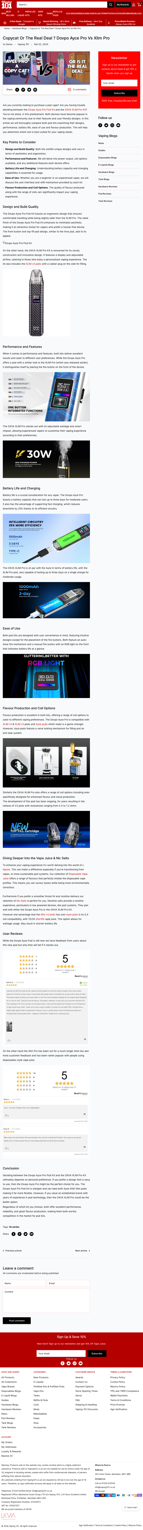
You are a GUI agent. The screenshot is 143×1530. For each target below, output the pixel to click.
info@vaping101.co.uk (105, 1487)
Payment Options (84, 1386)
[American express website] (107, 1495)
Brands (131, 13)
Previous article (14, 1250)
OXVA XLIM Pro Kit (75, 109)
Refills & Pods (57, 13)
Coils (69, 13)
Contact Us (81, 1381)
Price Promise (117, 1404)
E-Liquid (21, 13)
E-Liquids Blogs (106, 164)
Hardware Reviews (107, 186)
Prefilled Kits (30, 13)
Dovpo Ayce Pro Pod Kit (41, 109)
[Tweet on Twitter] (29, 89)
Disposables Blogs (107, 157)
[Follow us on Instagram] (112, 125)
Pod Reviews (104, 193)
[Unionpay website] (113, 1495)
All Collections (9, 1381)
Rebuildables (85, 13)
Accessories (120, 13)
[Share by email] (35, 89)
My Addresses (8, 1446)
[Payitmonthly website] (139, 1495)
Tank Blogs (103, 179)
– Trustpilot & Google (22, 22)
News (101, 143)
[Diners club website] (129, 1495)
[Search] (110, 5)
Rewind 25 (7, 1455)
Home (6, 28)
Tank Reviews (105, 201)
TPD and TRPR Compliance (124, 1391)
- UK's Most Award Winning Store (56, 22)
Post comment (17, 1320)
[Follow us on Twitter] (106, 125)
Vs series (14, 1226)
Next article (81, 1250)
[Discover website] (134, 1495)
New (3, 13)
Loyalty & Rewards (11, 1451)
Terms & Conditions (120, 1400)
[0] (139, 4)
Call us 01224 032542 (105, 1483)
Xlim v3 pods (48, 914)
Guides (101, 150)
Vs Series (7, 44)
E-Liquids (38, 1381)
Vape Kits (40, 13)
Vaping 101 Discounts (86, 1409)
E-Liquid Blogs (9, 1395)
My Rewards (123, 4)
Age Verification (118, 1409)
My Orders (6, 1442)
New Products (41, 1377)
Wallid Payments (119, 1395)
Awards (79, 1377)
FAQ (77, 1400)
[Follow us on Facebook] (100, 125)
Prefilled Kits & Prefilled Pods (49, 1386)
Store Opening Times (86, 1391)
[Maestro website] (118, 1495)
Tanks (50, 13)
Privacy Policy (117, 1377)
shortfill (40, 919)
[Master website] (102, 1495)
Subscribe (119, 93)
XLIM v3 (7, 724)
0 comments (79, 89)
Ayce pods (42, 724)
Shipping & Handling (86, 1404)
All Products (7, 1377)
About (78, 1395)
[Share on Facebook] (17, 89)
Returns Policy (117, 1386)
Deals (95, 13)
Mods (75, 13)
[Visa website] (97, 1495)
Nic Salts (21, 900)
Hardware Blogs (19, 28)
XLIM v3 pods (33, 263)
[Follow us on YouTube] (118, 125)
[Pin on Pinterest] (23, 89)
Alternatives (106, 13)
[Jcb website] (123, 1495)
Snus (36, 1422)
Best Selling (10, 13)
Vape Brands (8, 1386)
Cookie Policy (117, 1381)
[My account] (133, 4)
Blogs (138, 13)
